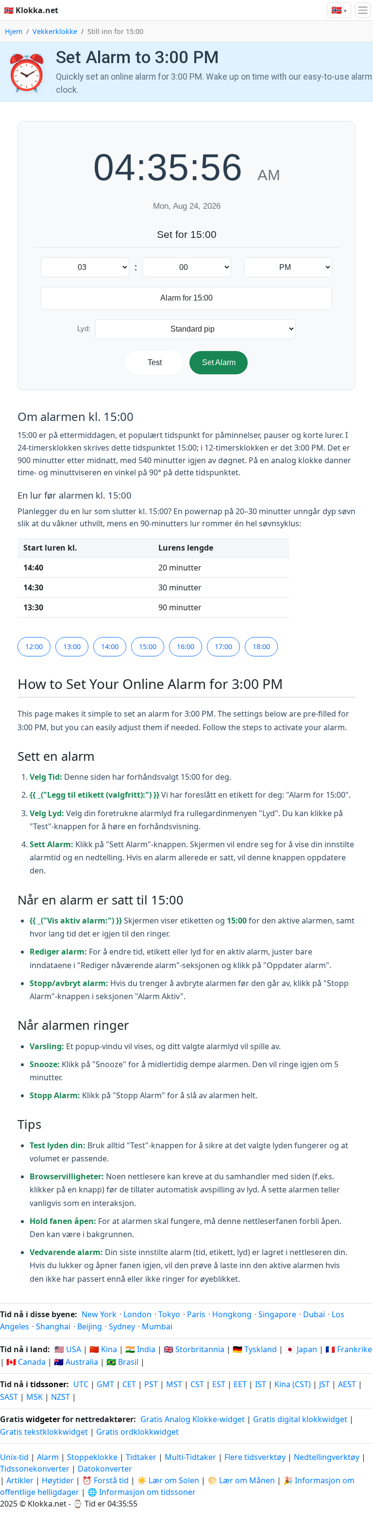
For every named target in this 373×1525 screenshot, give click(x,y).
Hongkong (232, 1314)
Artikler (20, 1480)
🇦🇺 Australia (76, 1362)
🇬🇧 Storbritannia (194, 1349)
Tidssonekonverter (35, 1468)
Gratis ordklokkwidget (137, 1431)
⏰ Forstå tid (105, 1480)
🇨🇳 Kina (103, 1349)
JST (324, 1384)
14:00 (110, 646)
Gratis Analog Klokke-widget (192, 1419)
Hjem (13, 31)
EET (240, 1384)
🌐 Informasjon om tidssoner (141, 1492)
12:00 (34, 646)
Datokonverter (105, 1468)
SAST (9, 1396)
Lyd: (83, 328)
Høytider (58, 1480)
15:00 (147, 646)
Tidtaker (141, 1457)
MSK (34, 1396)
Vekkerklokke (55, 31)
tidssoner (48, 1384)
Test (155, 362)
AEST (347, 1384)
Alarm (48, 1457)
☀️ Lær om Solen (168, 1480)
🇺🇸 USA (67, 1349)
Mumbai (157, 1326)
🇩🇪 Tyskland (255, 1349)
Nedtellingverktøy (327, 1457)
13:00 (72, 646)
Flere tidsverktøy (256, 1457)
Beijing (89, 1326)
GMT (105, 1384)
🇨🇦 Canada (26, 1362)
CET (129, 1384)
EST (218, 1384)
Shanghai (53, 1326)
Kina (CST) (292, 1384)
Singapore (277, 1314)
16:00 (185, 646)
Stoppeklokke (92, 1457)
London (137, 1314)
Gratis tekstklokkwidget (44, 1431)
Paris (196, 1314)
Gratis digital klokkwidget (300, 1419)
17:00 (223, 646)
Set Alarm (219, 362)
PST (151, 1384)
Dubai (314, 1314)
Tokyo (169, 1314)
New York (99, 1314)
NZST (60, 1396)
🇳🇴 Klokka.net (31, 10)
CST (197, 1384)
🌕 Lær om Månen (241, 1480)
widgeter (43, 1419)
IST (260, 1384)
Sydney (122, 1326)
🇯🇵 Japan (301, 1349)
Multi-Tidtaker (190, 1457)
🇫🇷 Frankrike (348, 1349)
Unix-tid (14, 1457)
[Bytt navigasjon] (363, 10)
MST (174, 1384)
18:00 (261, 646)
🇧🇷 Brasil (122, 1362)
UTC (80, 1384)
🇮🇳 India (140, 1349)
